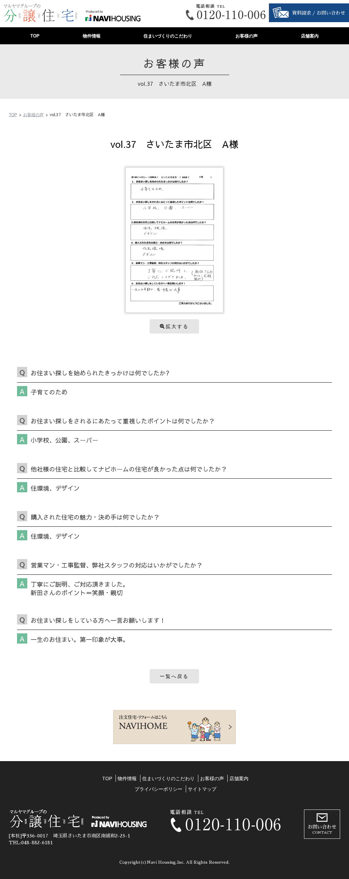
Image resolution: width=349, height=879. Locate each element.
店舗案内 (310, 35)
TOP (35, 35)
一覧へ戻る (174, 676)
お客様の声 (247, 35)
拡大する (177, 326)
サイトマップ (202, 789)
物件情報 (92, 35)
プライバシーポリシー (158, 789)
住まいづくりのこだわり (167, 35)
